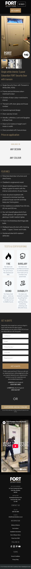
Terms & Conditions (15, 556)
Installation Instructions (15, 531)
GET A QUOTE (15, 10)
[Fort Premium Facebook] (11, 547)
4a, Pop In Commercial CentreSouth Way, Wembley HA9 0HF (15, 490)
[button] (4, 63)
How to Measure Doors (15, 535)
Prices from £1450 (15, 538)
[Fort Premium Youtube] (19, 547)
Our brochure (15, 528)
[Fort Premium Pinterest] (17, 547)
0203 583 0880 (15, 384)
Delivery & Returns (15, 525)
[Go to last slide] (2, 37)
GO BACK (21, 4)
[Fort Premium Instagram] (14, 547)
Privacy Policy (15, 559)
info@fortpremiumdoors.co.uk (15, 517)
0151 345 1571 (15, 390)
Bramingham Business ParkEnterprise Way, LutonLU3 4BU (15, 499)
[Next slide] (28, 37)
